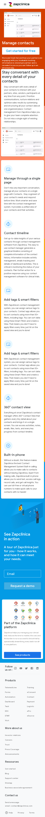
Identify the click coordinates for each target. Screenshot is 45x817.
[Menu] (5, 4)
